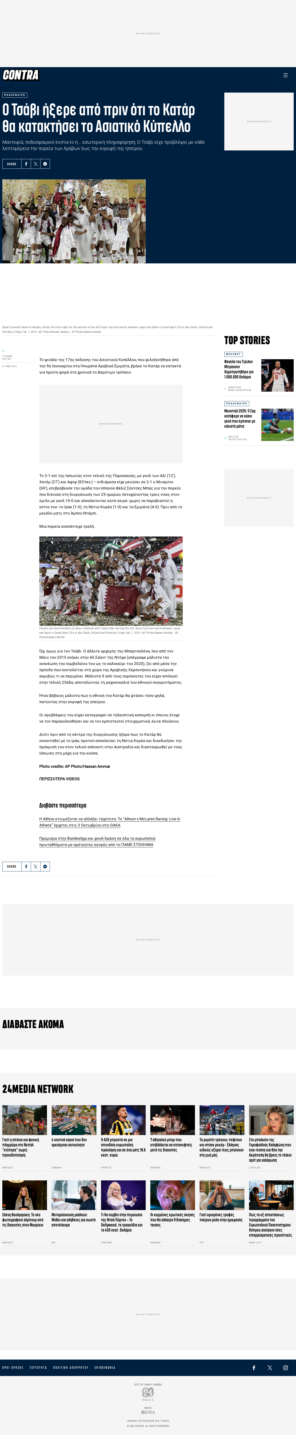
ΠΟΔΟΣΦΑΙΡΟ (236, 403)
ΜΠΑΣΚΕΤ (233, 354)
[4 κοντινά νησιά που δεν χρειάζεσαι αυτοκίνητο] (74, 1120)
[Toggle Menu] (286, 75)
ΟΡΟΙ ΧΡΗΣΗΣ (13, 1367)
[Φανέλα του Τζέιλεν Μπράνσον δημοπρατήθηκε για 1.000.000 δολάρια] (277, 375)
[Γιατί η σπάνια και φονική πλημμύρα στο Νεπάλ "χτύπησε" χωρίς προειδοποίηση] (24, 1120)
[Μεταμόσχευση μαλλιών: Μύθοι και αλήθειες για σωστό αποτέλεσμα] (74, 1195)
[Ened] (148, 1412)
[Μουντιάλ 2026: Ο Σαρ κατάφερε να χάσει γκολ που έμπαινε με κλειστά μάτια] (277, 425)
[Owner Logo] (148, 1393)
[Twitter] (35, 164)
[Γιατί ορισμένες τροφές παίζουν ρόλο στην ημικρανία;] (222, 1195)
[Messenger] (45, 164)
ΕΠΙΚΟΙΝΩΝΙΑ (105, 1367)
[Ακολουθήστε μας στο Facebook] (254, 1367)
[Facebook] (26, 164)
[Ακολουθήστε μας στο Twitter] (270, 1367)
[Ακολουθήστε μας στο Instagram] (285, 1367)
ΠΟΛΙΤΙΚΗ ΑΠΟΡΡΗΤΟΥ (71, 1367)
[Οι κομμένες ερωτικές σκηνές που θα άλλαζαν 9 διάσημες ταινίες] (172, 1195)
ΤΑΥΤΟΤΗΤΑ (38, 1367)
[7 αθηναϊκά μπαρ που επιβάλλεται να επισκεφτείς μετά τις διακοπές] (172, 1120)
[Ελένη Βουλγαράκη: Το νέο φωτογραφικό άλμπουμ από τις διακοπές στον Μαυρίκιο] (24, 1195)
